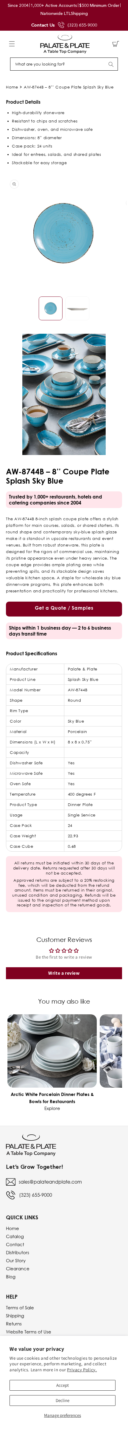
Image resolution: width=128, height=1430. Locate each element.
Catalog (15, 1236)
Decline (62, 1400)
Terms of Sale (20, 1307)
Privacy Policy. (82, 1369)
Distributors (17, 1252)
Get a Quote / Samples (64, 611)
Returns (14, 1323)
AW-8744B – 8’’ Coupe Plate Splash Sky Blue (68, 87)
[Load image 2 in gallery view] (77, 308)
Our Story (16, 1260)
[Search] (111, 64)
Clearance (17, 1268)
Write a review (63, 973)
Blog (10, 1276)
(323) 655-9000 (82, 25)
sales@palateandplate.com (50, 1182)
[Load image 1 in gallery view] (51, 308)
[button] (11, 43)
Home (12, 87)
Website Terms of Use (28, 1331)
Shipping (15, 1315)
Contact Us (43, 25)
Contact (15, 1244)
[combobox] (64, 64)
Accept (62, 1385)
